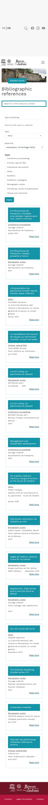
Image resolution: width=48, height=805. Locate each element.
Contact (8, 799)
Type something (12, 117)
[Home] (14, 62)
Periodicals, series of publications (22, 189)
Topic (7, 132)
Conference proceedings (18, 158)
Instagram (38, 28)
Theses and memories (17, 193)
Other (9, 171)
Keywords (9, 143)
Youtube (43, 28)
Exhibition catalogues (17, 180)
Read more (34, 236)
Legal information (24, 799)
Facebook (32, 28)
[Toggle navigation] (43, 62)
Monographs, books (16, 184)
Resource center (17, 80)
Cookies (40, 799)
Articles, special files (16, 163)
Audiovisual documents (17, 167)
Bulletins (11, 176)
